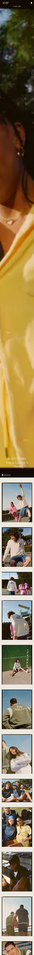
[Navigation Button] (31, 3)
